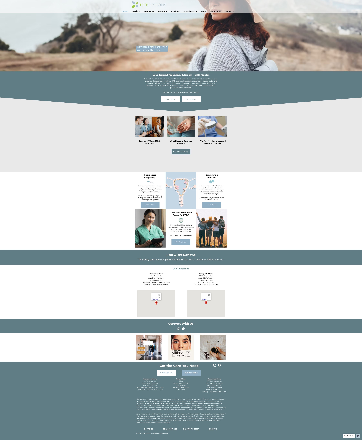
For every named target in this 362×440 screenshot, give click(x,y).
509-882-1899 (158, 280)
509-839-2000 (207, 280)
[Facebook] (183, 329)
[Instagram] (178, 329)
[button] (149, 11)
